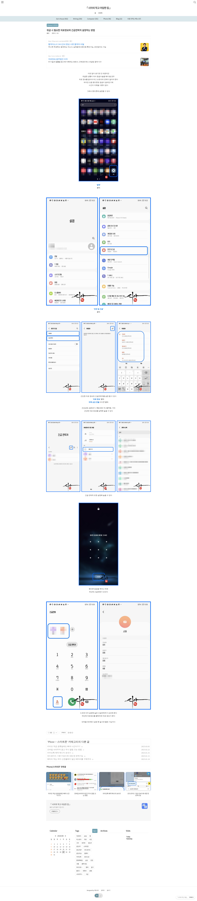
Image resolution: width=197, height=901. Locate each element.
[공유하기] (54, 732)
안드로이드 (87, 850)
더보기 (94, 831)
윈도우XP (79, 850)
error (85, 836)
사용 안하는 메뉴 (134, 19)
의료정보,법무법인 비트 (58, 59)
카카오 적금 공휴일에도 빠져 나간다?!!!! (63, 746)
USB (90, 871)
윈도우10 (78, 853)
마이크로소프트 (80, 867)
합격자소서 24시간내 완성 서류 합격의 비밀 (66, 44)
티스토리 (78, 839)
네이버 (83, 843)
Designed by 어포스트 (93, 890)
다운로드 (78, 836)
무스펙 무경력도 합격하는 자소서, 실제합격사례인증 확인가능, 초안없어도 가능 (77, 47)
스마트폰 (62, 741)
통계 (87, 867)
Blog (119, 19)
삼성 (86, 860)
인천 (91, 860)
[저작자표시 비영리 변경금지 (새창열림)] (70, 732)
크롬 (77, 864)
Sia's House (62, 19)
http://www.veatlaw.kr (54, 56)
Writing (77, 19)
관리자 (102, 890)
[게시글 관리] (56, 732)
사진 (90, 839)
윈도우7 (78, 846)
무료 (85, 839)
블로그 (78, 871)
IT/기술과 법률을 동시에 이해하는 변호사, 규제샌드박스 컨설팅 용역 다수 (75, 62)
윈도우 (90, 843)
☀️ (97, 895)
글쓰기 (108, 890)
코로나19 (86, 857)
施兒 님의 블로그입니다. (57, 807)
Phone (107, 19)
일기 (92, 867)
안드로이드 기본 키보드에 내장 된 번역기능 (65, 756)
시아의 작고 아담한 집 (80, 874)
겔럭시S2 (84, 864)
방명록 (100, 13)
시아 (77, 843)
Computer (92, 19)
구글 (87, 874)
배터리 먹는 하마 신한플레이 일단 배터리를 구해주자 (69, 759)
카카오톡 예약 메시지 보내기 (59, 753)
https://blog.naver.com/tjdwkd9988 (58, 41)
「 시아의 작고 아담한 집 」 (98, 8)
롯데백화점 (79, 860)
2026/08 (60, 836)
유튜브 (84, 871)
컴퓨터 (86, 853)
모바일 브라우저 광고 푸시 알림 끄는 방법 (64, 750)
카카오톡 (78, 857)
